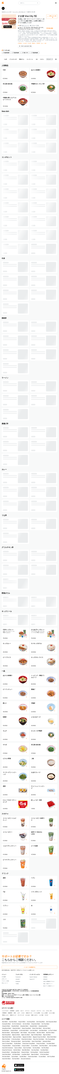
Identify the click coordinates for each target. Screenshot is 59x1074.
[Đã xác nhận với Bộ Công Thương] (29, 1002)
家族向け (33, 43)
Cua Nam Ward (44, 1050)
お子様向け (20, 43)
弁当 (45, 43)
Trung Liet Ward (16, 1045)
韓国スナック (13, 1015)
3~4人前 (25, 43)
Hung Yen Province (7, 1050)
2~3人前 (29, 43)
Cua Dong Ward (31, 1021)
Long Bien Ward (26, 1054)
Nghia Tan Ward (25, 1034)
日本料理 (38, 43)
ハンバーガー (5, 1010)
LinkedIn (18, 979)
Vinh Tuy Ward (52, 1045)
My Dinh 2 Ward (50, 1032)
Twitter (17, 983)
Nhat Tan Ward (6, 1039)
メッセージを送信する (29, 967)
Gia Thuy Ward (45, 1023)
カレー (42, 43)
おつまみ (28, 1015)
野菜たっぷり (5, 1015)
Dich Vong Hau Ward (51, 1021)
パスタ (22, 1013)
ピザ (19, 1013)
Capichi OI (31, 979)
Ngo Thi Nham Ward (36, 1034)
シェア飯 (41, 1015)
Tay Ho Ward (14, 1056)
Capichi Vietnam (33, 977)
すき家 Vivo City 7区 (31, 11)
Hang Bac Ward (24, 1026)
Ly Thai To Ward (52, 1030)
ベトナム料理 (37, 1013)
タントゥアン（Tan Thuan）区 (19, 11)
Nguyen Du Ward (27, 1037)
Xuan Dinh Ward (6, 1058)
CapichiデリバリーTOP (6, 11)
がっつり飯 (51, 1013)
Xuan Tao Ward (27, 1047)
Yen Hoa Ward (36, 1047)
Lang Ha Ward (14, 1030)
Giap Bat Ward (15, 1026)
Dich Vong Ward (40, 1021)
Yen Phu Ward (45, 1047)
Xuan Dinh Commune (7, 1047)
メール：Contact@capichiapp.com (12, 997)
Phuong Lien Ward (15, 1041)
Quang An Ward (47, 1041)
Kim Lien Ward (46, 1028)
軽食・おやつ (34, 1015)
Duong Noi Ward (6, 1023)
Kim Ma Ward (5, 1030)
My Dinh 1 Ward (41, 1032)
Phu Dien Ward (6, 1056)
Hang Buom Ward (6, 1028)
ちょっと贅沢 (45, 1013)
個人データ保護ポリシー (48, 985)
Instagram (18, 981)
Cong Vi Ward (21, 1021)
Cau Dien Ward (13, 1021)
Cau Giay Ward (35, 1050)
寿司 (15, 1013)
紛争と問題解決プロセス (48, 981)
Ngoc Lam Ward (17, 1037)
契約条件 (45, 979)
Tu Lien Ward (34, 1045)
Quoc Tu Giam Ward (7, 1043)
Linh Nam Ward (43, 1030)
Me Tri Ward (24, 1032)
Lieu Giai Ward (33, 1030)
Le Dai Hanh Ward (23, 1030)
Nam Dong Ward (6, 1034)
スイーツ (39, 1010)
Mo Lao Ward (31, 1032)
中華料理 (4, 1013)
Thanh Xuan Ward (32, 1056)
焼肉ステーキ (29, 1013)
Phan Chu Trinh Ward (38, 1039)
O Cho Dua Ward (16, 1039)
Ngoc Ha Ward (46, 1034)
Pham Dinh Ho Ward (27, 1039)
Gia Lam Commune (25, 1058)
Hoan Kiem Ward (6, 1054)
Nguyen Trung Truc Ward (39, 1037)
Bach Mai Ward (26, 1050)
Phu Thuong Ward (50, 1039)
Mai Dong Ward (15, 1032)
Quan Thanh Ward (36, 1041)
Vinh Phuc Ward (43, 1045)
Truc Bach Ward (50, 1043)
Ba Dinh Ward (17, 1050)
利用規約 (45, 977)
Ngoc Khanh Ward (6, 1037)
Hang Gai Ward (16, 1028)
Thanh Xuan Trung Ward (28, 1043)
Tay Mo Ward (17, 1043)
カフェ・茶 (48, 1010)
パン (44, 1010)
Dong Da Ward (5, 1052)
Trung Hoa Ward (6, 1045)
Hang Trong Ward (26, 1028)
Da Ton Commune (16, 1023)
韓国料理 (10, 1013)
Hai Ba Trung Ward (44, 1052)
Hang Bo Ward (33, 1026)
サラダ (46, 1015)
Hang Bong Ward (43, 1026)
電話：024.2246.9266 (8, 996)
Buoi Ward (4, 1021)
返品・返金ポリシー (47, 983)
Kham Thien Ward (36, 1028)
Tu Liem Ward (42, 1056)
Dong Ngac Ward (15, 1052)
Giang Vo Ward (6, 1026)
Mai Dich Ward (6, 1032)
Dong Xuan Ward (35, 1023)
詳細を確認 (50, 28)
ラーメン (27, 1010)
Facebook (18, 977)
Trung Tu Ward (25, 1045)
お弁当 (17, 1010)
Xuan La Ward (18, 1047)
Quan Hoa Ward (26, 1041)
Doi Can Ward (26, 1023)
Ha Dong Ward (34, 1052)
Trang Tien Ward (40, 1043)
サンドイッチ (21, 1015)
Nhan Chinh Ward (51, 1037)
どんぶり (33, 1010)
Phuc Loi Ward (5, 1041)
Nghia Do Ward (16, 1034)
